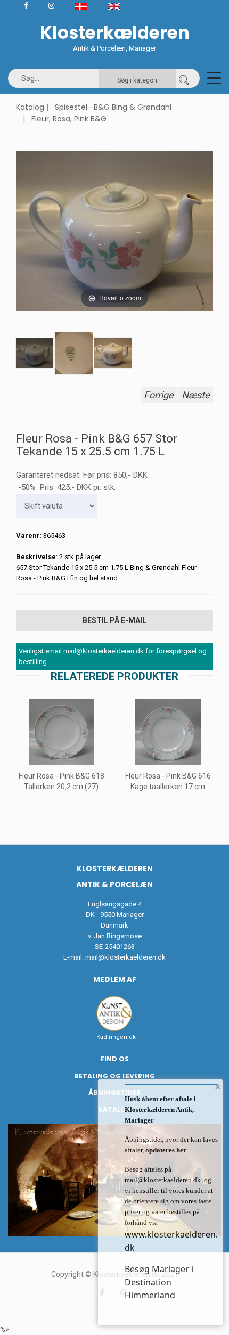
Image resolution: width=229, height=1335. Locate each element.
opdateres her (165, 1150)
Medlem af (114, 979)
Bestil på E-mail (114, 620)
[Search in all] (184, 78)
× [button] (217, 1087)
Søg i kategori (137, 80)
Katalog (30, 107)
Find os (115, 1058)
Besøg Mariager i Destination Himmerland (159, 1282)
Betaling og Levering (114, 1075)
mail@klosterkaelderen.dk (125, 957)
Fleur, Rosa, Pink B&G (69, 118)
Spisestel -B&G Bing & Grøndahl (113, 107)
